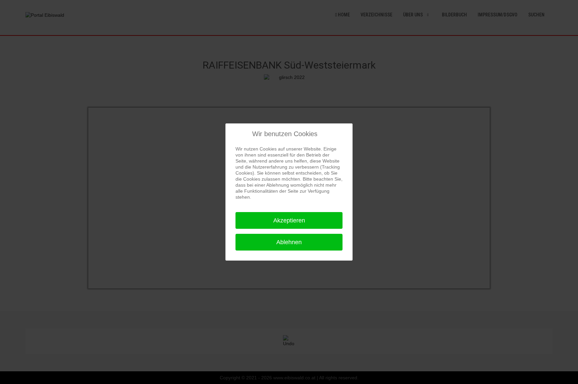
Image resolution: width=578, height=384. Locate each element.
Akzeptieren (289, 220)
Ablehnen (289, 242)
